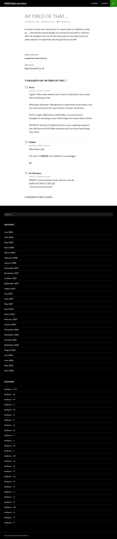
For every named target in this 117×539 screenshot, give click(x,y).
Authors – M (9, 456)
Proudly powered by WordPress (16, 535)
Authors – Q (9, 476)
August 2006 (10, 350)
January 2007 (10, 324)
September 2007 (11, 283)
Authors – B (9, 399)
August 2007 (10, 288)
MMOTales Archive (15, 3)
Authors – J (9, 440)
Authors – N (9, 461)
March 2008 (9, 252)
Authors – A (9, 394)
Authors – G (9, 425)
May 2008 (8, 242)
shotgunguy (49, 22)
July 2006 (8, 355)
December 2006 (11, 329)
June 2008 (8, 237)
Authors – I (9, 435)
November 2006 (11, 334)
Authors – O (9, 466)
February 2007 (10, 319)
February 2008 (10, 258)
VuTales (94, 3)
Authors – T (9, 492)
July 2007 (8, 293)
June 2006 (8, 360)
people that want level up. (36, 56)
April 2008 (9, 247)
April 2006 (9, 370)
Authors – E (9, 415)
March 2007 (9, 314)
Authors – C (9, 404)
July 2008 (8, 232)
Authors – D (9, 410)
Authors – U (9, 497)
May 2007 (8, 304)
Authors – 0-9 (10, 389)
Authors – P (9, 471)
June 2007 (8, 299)
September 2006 (11, 345)
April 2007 (9, 309)
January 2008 (10, 263)
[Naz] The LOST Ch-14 (34, 67)
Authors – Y (9, 517)
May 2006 (8, 365)
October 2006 (10, 340)
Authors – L (9, 451)
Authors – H (9, 430)
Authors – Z (9, 522)
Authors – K (9, 445)
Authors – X (9, 512)
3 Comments (64, 22)
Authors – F (9, 420)
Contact (104, 3)
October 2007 (10, 278)
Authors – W (10, 507)
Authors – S (9, 486)
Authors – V (9, 502)
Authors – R (9, 481)
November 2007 (11, 273)
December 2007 (11, 268)
